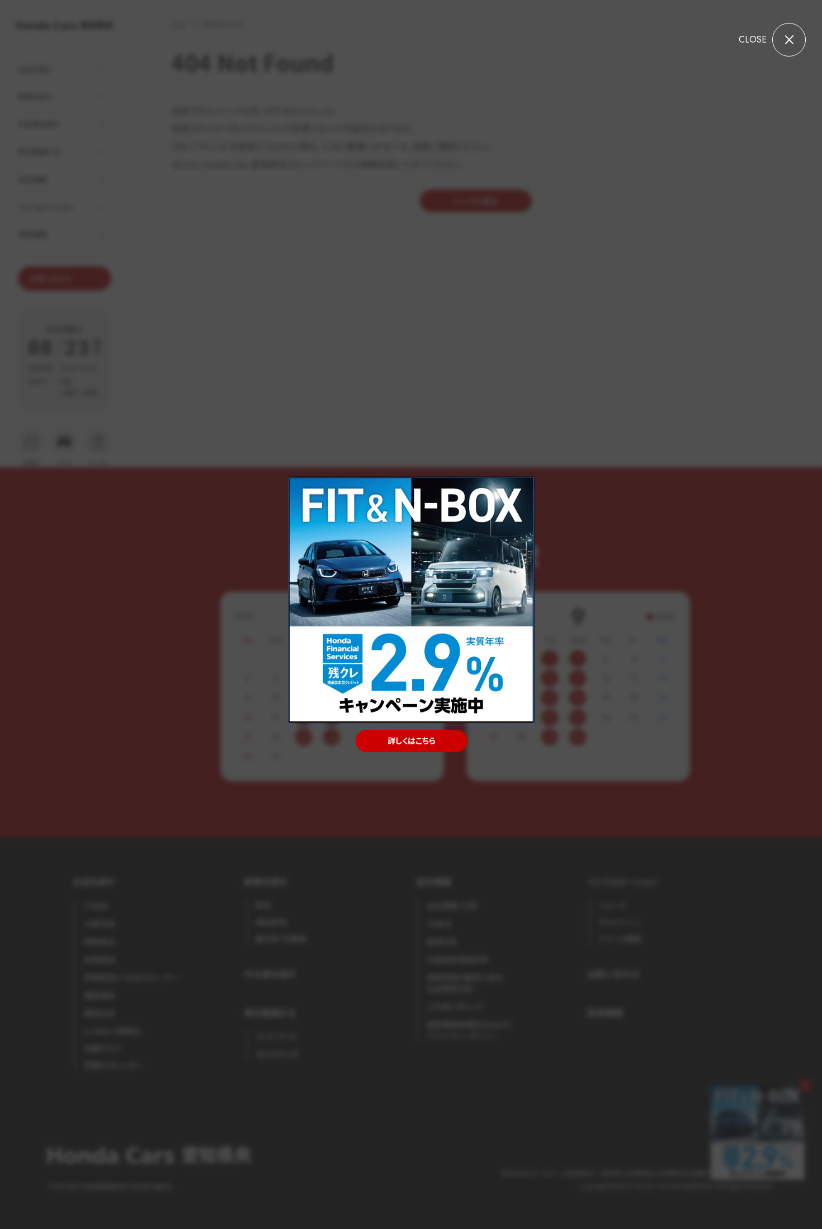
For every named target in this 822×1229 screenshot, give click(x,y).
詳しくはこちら (411, 740)
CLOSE (753, 39)
